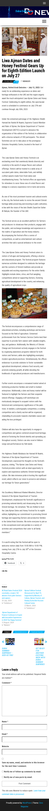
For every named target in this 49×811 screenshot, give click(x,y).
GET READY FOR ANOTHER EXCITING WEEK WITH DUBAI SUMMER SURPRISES (40, 656)
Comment (7, 683)
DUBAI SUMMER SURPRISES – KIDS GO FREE (7, 651)
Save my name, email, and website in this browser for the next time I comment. (23, 764)
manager (26, 81)
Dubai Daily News (24, 11)
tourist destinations (20, 632)
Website (5, 746)
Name (5, 721)
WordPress (26, 803)
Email (5, 734)
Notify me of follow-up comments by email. (22, 771)
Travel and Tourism (37, 632)
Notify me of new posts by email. (18, 777)
